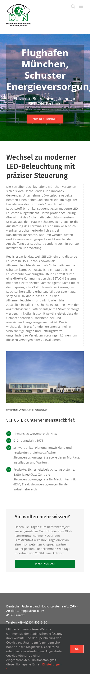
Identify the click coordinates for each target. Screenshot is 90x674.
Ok (77, 648)
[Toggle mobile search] (73, 6)
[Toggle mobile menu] (81, 6)
